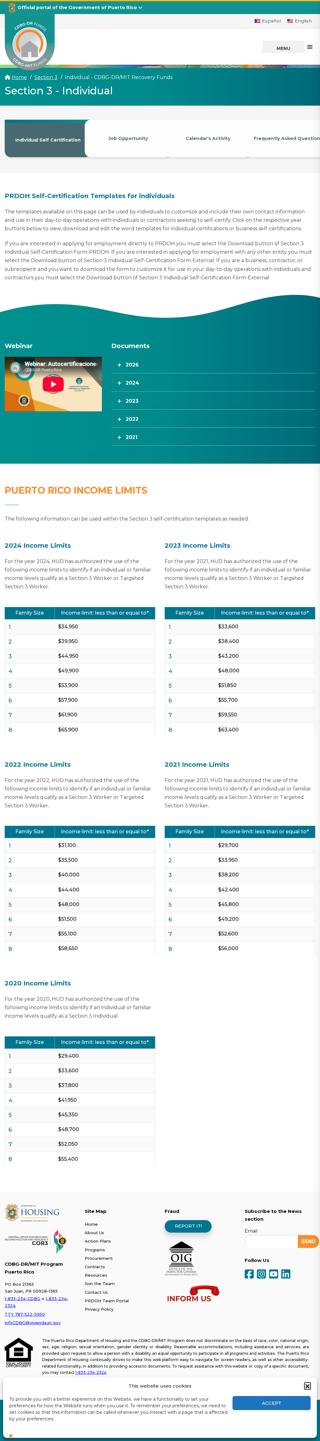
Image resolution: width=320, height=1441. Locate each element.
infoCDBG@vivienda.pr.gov (33, 1322)
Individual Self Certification (48, 140)
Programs (95, 1249)
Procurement (99, 1258)
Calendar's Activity (208, 138)
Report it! (188, 1226)
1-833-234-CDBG (22, 1298)
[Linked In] (285, 1274)
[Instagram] (261, 1274)
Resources (96, 1275)
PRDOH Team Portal (107, 1300)
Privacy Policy (99, 1309)
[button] (307, 1386)
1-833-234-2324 (90, 1372)
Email (251, 1231)
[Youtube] (273, 1274)
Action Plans (98, 1241)
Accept (272, 1403)
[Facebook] (249, 1274)
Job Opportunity (128, 138)
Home (19, 77)
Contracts (95, 1266)
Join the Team (100, 1283)
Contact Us (96, 1292)
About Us (94, 1232)
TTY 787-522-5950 (25, 1314)
